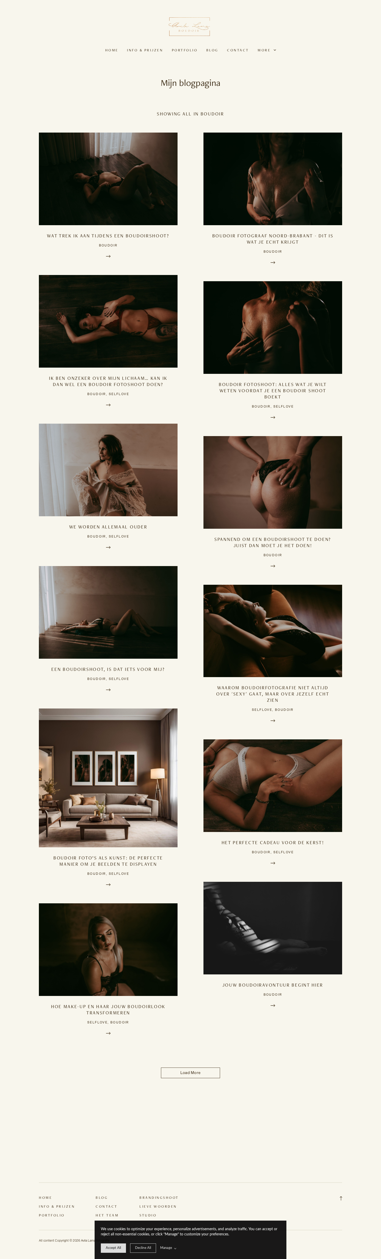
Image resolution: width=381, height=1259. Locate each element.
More (265, 50)
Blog (212, 50)
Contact (238, 50)
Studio (148, 1215)
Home (111, 50)
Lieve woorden (158, 1206)
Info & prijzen (145, 50)
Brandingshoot (159, 1197)
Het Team (107, 1215)
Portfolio (185, 50)
